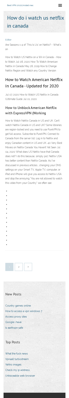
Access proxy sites (16, 316)
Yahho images (13, 364)
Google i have (13, 322)
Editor (8, 39)
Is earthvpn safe (14, 327)
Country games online (18, 305)
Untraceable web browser (20, 375)
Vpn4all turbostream (17, 359)
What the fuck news (16, 353)
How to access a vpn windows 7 (23, 311)
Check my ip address (17, 370)
